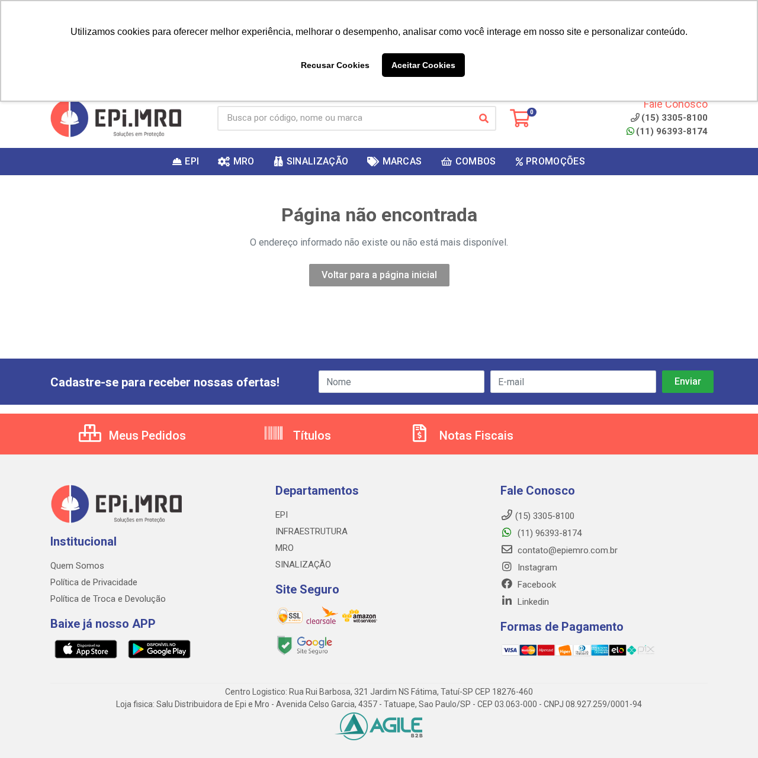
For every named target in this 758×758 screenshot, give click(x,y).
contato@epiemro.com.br (566, 550)
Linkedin (532, 601)
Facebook (535, 584)
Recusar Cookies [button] (335, 65)
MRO (284, 548)
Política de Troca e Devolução (108, 599)
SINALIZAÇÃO (303, 564)
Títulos (310, 435)
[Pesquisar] (483, 118)
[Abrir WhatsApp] (728, 728)
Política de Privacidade (93, 582)
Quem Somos (77, 565)
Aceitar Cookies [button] (423, 65)
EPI (281, 514)
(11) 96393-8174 (672, 131)
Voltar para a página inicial (379, 274)
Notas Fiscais (474, 435)
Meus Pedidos (146, 435)
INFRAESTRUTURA (311, 531)
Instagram (536, 567)
